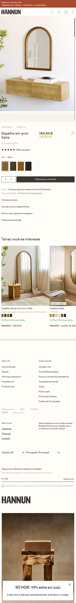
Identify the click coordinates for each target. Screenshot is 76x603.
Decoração (6, 127)
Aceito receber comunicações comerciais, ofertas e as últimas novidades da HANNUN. (39, 486)
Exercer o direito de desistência (54, 376)
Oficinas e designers (11, 376)
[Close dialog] (69, 584)
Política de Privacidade (49, 401)
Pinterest (6, 433)
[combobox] (14, 452)
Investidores (8, 381)
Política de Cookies (48, 396)
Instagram (6, 428)
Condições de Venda (48, 381)
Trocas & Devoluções (49, 371)
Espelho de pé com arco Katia (16, 308)
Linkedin (6, 438)
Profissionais (8, 386)
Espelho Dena (57, 308)
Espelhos (21, 127)
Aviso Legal (44, 391)
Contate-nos (45, 366)
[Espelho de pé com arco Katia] (25, 276)
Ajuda (41, 386)
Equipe (5, 371)
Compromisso (9, 366)
